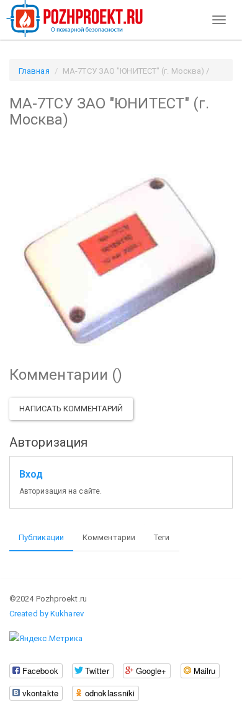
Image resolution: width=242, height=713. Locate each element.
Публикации (41, 537)
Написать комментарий (71, 408)
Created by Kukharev (46, 613)
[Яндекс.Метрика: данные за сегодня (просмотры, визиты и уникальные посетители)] (46, 638)
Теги (161, 537)
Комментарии (109, 537)
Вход (31, 474)
